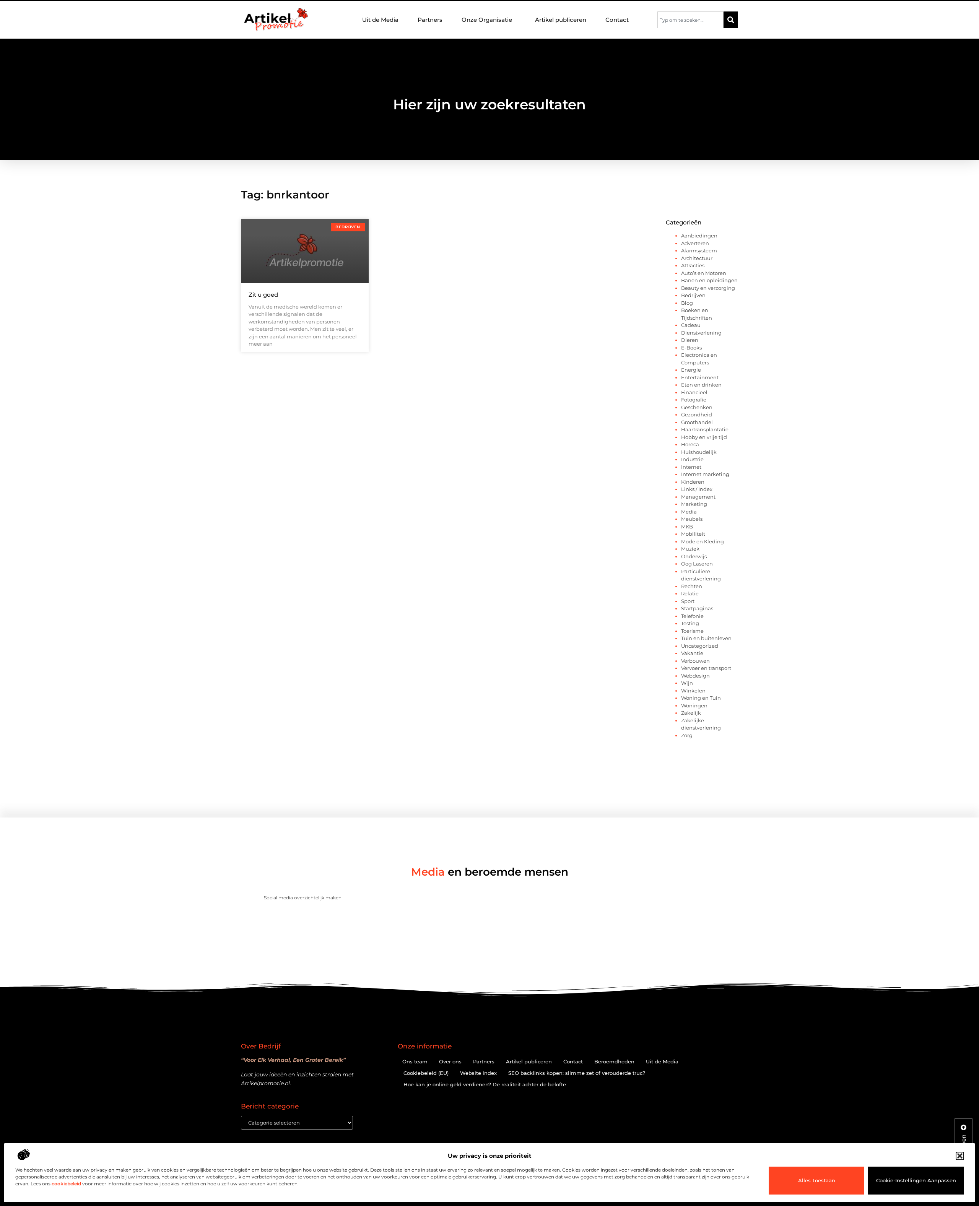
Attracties (692, 265)
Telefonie (692, 616)
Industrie (692, 459)
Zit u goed (263, 294)
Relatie (690, 593)
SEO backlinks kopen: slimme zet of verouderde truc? (576, 1073)
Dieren (689, 340)
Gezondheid (696, 414)
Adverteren (695, 243)
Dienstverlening (701, 333)
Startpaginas (697, 608)
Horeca (690, 444)
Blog (687, 303)
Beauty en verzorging (708, 288)
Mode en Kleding (702, 541)
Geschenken (696, 407)
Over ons (450, 1061)
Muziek (690, 549)
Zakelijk (691, 713)
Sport (687, 601)
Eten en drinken (701, 385)
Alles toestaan (816, 1180)
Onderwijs (694, 556)
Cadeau (691, 325)
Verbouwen (695, 661)
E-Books (691, 348)
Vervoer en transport (706, 668)
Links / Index (696, 489)
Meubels (692, 519)
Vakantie (692, 653)
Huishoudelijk (699, 452)
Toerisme (692, 631)
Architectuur (696, 258)
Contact (617, 19)
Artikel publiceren (560, 19)
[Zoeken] (731, 19)
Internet (691, 467)
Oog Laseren (697, 564)
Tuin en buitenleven (706, 638)
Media (689, 512)
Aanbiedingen (699, 235)
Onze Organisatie (487, 19)
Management (698, 497)
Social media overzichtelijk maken (303, 897)
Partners (430, 19)
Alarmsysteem (699, 250)
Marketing (694, 504)
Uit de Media (380, 19)
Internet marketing (705, 474)
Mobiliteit (693, 534)
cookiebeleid (66, 1183)
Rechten (691, 586)
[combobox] (690, 19)
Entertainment (700, 377)
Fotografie (693, 400)
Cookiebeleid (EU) (426, 1073)
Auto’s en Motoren (703, 273)
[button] (960, 1156)
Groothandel (697, 422)
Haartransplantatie (705, 429)
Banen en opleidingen (709, 280)
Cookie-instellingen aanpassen (916, 1180)
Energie (691, 370)
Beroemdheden (614, 1061)
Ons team (415, 1061)
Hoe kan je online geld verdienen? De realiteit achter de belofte (484, 1084)
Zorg (687, 735)
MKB (687, 526)
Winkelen (693, 691)
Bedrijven (693, 295)
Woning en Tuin (701, 698)
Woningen (694, 705)
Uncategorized (699, 646)
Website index (478, 1073)
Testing (690, 623)
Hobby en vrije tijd (704, 437)
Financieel (694, 392)
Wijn (687, 683)
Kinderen (692, 482)
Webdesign (695, 676)
